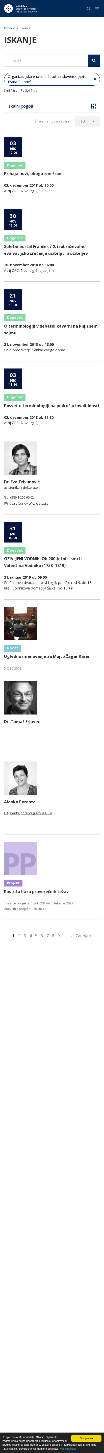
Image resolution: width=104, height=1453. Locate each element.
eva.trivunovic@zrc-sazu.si (29, 503)
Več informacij (68, 1448)
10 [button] (82, 121)
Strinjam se (86, 1438)
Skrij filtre (10, 90)
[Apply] (94, 61)
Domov (9, 28)
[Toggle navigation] (97, 8)
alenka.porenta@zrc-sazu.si (31, 813)
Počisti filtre (29, 90)
